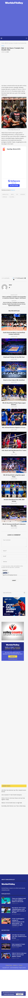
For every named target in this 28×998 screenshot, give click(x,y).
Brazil (12, 194)
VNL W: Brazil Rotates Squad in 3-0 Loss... (14, 427)
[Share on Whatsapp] (23, 278)
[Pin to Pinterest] (18, 278)
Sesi (17, 194)
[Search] (26, 38)
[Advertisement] (14, 20)
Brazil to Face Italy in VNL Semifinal (14, 380)
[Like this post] (14, 278)
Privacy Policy (9, 965)
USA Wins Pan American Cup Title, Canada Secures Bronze (19, 936)
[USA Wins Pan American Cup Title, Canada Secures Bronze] (5, 937)
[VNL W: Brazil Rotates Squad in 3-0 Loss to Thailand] (14, 417)
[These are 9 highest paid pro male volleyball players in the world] (5, 901)
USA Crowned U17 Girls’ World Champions (11, 795)
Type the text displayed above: (10, 575)
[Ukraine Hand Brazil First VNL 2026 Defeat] (14, 489)
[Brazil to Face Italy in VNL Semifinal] (14, 369)
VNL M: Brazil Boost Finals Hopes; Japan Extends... (14, 403)
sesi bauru (22, 194)
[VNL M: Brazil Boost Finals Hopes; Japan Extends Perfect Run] (14, 392)
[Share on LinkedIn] (20, 278)
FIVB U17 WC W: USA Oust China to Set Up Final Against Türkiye (19, 954)
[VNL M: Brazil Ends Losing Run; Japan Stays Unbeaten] (14, 464)
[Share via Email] (13, 279)
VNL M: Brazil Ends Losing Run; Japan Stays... (14, 475)
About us (15, 965)
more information (10, 994)
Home (2, 43)
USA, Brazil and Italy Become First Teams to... (14, 451)
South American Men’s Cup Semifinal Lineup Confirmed (14, 333)
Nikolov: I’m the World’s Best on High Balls (11, 802)
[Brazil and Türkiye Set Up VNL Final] (14, 346)
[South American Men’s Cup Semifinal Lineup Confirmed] (14, 322)
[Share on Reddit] (21, 278)
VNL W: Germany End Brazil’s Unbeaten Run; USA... (14, 525)
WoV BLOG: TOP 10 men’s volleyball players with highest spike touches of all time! (19, 910)
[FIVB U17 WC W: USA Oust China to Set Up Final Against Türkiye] (5, 955)
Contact (20, 965)
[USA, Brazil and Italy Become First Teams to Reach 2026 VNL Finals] (14, 440)
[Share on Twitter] (17, 278)
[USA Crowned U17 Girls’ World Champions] (5, 946)
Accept (20, 994)
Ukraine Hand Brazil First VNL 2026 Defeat (14, 500)
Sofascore (13, 190)
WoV (8, 52)
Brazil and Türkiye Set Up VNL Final (14, 357)
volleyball (11, 196)
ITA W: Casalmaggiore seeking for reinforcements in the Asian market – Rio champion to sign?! (18, 922)
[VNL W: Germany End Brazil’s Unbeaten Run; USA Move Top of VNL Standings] (14, 513)
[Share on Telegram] (25, 278)
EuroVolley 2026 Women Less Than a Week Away (13, 806)
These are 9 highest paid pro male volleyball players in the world (19, 900)
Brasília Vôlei (5, 194)
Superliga (4, 196)
